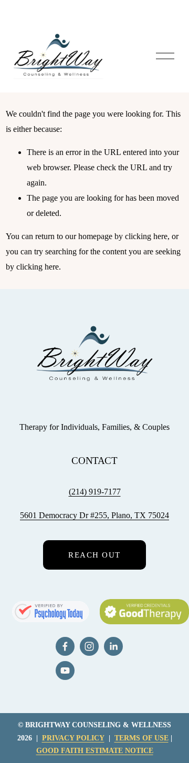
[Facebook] (65, 646)
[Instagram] (89, 646)
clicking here (146, 236)
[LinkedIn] (113, 646)
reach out (94, 555)
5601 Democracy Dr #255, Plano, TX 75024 (94, 515)
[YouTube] (65, 670)
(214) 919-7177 (95, 491)
